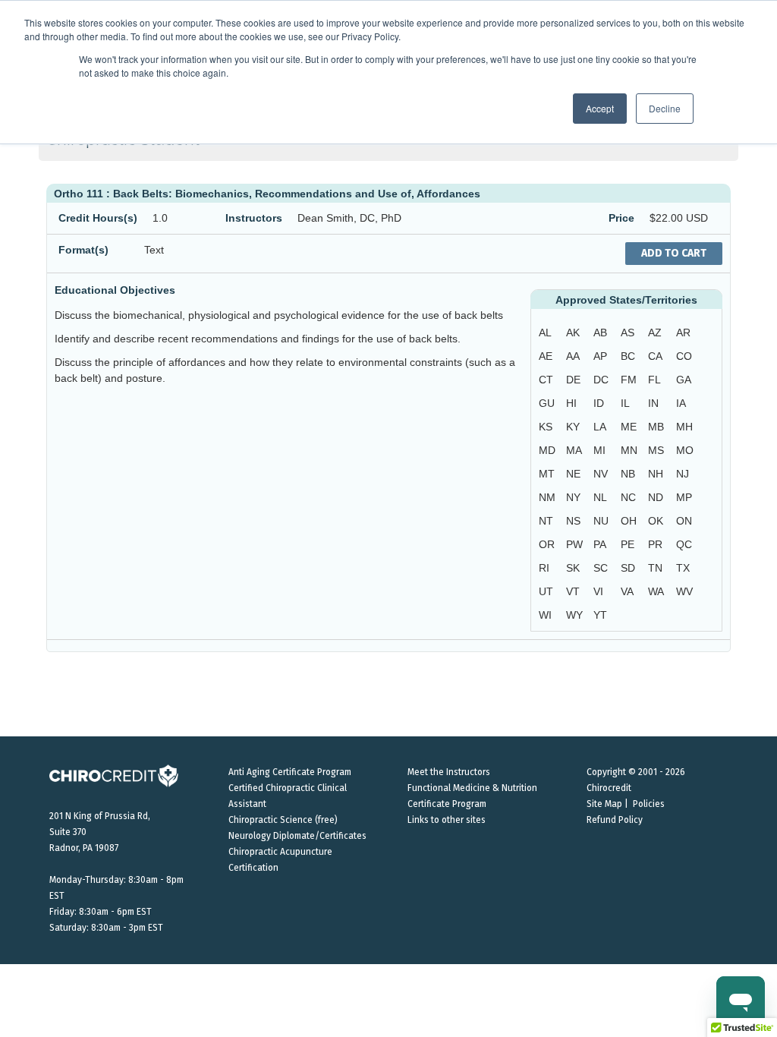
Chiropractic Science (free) (283, 820)
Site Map (604, 804)
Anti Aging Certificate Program (289, 772)
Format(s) (83, 250)
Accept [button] (600, 108)
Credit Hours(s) (97, 218)
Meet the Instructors (448, 772)
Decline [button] (665, 108)
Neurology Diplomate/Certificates (297, 836)
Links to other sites (446, 820)
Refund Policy (615, 820)
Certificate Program (446, 804)
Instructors (253, 218)
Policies (649, 804)
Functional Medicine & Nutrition (472, 788)
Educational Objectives (115, 290)
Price (621, 218)
